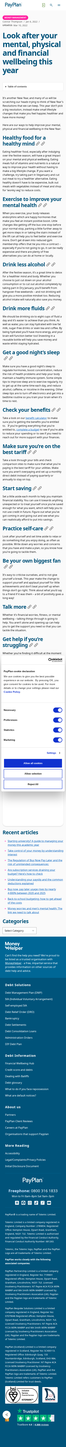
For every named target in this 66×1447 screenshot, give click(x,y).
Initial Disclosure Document (22, 1166)
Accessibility (12, 1153)
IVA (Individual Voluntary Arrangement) (29, 999)
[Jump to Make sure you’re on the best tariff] (29, 452)
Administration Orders (19, 1037)
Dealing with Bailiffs (17, 1076)
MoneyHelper (13, 963)
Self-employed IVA (16, 1005)
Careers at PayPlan (16, 1127)
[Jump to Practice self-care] (46, 528)
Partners (10, 1115)
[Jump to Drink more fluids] (48, 308)
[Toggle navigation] (59, 5)
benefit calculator (36, 418)
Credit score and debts (19, 1070)
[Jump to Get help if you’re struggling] (31, 645)
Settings (51, 753)
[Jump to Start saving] (35, 488)
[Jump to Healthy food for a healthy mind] (38, 144)
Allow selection (33, 773)
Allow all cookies (33, 763)
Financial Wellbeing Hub (19, 1063)
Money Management (15, 17)
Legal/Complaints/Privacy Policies (25, 1160)
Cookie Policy (12, 691)
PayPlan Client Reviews (19, 1121)
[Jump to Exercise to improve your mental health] (40, 205)
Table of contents (17, 86)
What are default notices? (20, 1095)
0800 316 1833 (44, 1190)
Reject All (33, 784)
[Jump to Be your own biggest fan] (6, 567)
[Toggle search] (51, 5)
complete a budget (27, 429)
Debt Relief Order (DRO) (19, 1012)
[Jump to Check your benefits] (53, 410)
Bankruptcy (12, 1018)
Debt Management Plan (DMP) (23, 992)
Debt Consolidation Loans (20, 1031)
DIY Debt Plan (13, 1044)
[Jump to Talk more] (29, 607)
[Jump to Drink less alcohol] (48, 264)
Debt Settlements (15, 1025)
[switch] (57, 720)
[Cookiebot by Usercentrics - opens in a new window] (48, 660)
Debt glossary (13, 1082)
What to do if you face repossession (27, 1089)
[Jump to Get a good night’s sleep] (6, 358)
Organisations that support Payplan (27, 1134)
